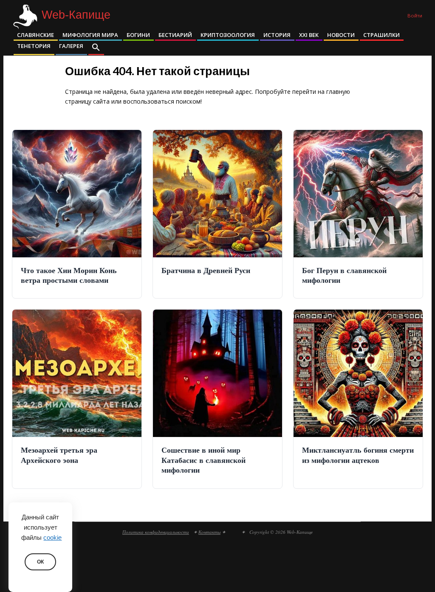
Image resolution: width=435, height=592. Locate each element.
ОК (40, 562)
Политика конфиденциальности (155, 532)
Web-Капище (76, 15)
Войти (414, 15)
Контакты (209, 532)
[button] (96, 48)
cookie (52, 537)
